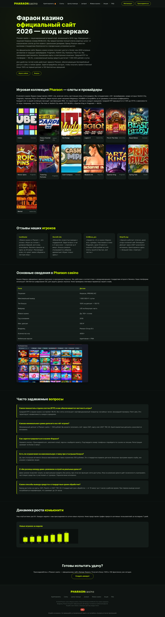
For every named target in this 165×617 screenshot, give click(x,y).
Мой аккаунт (128, 3)
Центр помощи (72, 3)
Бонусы (36, 73)
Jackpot (84, 3)
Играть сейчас (23, 73)
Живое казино (95, 3)
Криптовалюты (56, 597)
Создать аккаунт (82, 576)
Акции (106, 3)
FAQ (112, 3)
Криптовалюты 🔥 (49, 3)
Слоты (61, 3)
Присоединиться (143, 3)
